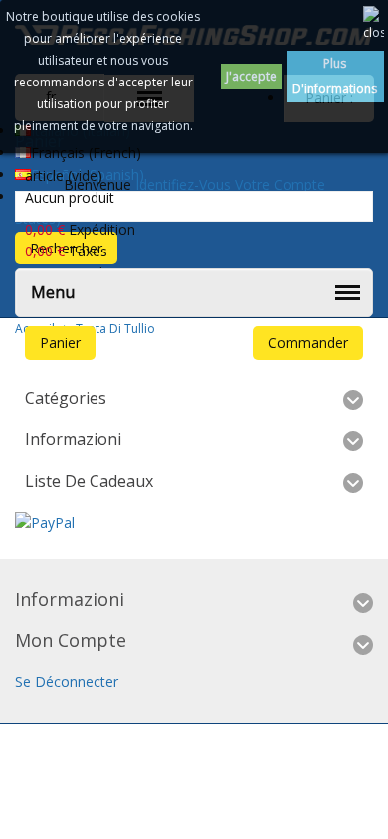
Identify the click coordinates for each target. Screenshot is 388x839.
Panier (60, 342)
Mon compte (70, 640)
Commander (308, 342)
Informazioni (73, 439)
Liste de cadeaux (89, 481)
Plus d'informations (334, 76)
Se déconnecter (66, 681)
